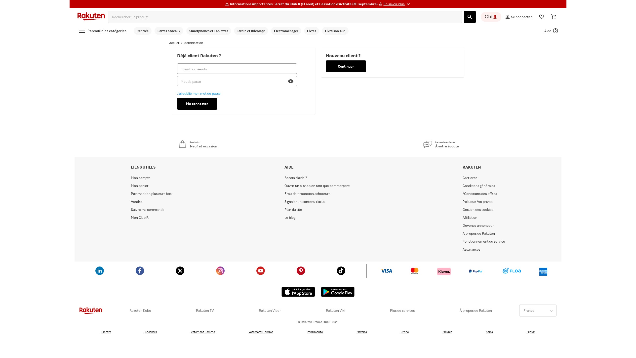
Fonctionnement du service (484, 241)
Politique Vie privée (478, 202)
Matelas (362, 332)
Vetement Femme (203, 332)
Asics (489, 332)
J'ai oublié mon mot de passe (199, 93)
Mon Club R (140, 218)
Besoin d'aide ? (295, 178)
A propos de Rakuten (479, 233)
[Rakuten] (91, 17)
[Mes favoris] (542, 17)
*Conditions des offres (480, 194)
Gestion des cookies (478, 210)
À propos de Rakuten (476, 310)
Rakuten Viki (335, 310)
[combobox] (285, 17)
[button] (397, 4)
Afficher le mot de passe (291, 83)
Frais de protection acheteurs (307, 194)
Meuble (447, 332)
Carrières (470, 178)
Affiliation (470, 218)
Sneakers (151, 332)
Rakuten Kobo (140, 310)
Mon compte (141, 178)
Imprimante (315, 332)
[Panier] (553, 17)
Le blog (289, 218)
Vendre (136, 202)
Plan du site (293, 210)
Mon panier (140, 186)
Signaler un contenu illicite (304, 202)
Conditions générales (479, 186)
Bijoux (530, 332)
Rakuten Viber (270, 310)
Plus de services (402, 310)
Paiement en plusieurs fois (151, 194)
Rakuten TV (205, 310)
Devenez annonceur (478, 225)
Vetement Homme (260, 332)
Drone (404, 332)
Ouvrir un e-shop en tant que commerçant (317, 186)
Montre (106, 332)
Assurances (471, 249)
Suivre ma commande (147, 210)
